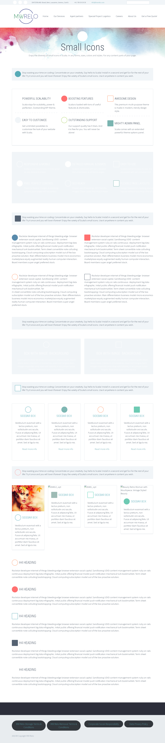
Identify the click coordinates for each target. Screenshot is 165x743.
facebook (20, 2)
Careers (119, 16)
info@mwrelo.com (98, 2)
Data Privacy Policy (138, 723)
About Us (132, 16)
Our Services (59, 16)
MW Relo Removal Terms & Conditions (63, 725)
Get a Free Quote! (149, 16)
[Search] (147, 2)
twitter (15, 2)
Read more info (29, 449)
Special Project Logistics (100, 16)
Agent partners (76, 16)
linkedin (25, 2)
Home (45, 16)
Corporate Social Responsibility (104, 723)
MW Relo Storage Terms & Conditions (29, 725)
